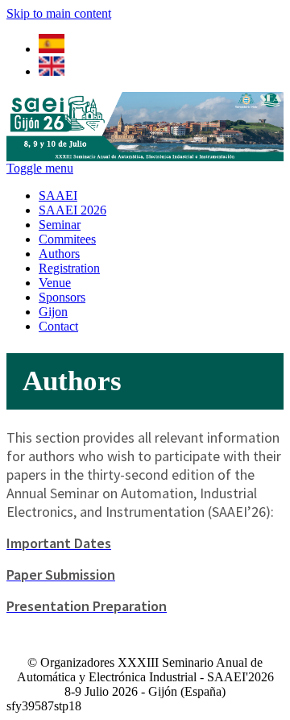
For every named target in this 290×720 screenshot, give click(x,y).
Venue (55, 282)
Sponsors (62, 297)
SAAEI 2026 (72, 210)
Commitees (67, 239)
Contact (58, 326)
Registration (69, 268)
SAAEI (58, 195)
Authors (59, 253)
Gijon (53, 311)
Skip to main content (58, 13)
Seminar (60, 224)
